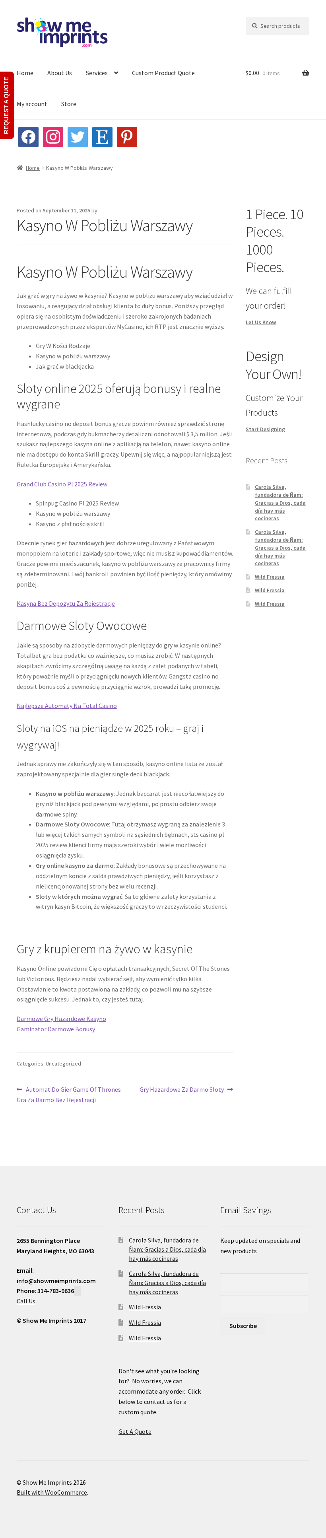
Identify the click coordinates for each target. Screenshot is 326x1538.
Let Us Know (261, 322)
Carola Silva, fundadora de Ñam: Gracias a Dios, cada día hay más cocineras (280, 502)
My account (32, 104)
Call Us (26, 1301)
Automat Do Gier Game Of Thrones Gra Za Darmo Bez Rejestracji (69, 1094)
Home (25, 73)
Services (97, 73)
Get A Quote (134, 1431)
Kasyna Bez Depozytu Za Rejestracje (66, 603)
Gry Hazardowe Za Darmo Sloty (182, 1090)
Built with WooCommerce (52, 1492)
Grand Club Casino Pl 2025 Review (62, 484)
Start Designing (265, 429)
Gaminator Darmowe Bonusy (56, 1029)
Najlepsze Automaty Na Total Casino (67, 706)
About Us (59, 73)
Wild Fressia (270, 576)
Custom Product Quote (163, 73)
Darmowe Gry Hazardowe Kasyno (61, 1019)
